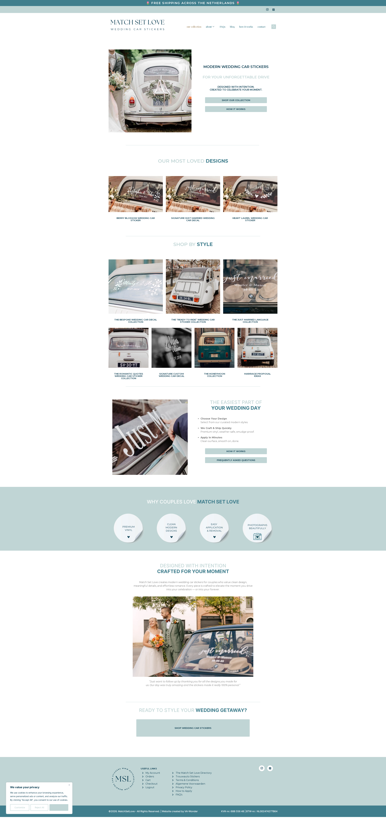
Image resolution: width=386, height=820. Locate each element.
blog (232, 26)
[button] (273, 26)
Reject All (39, 807)
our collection (194, 26)
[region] (39, 798)
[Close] (69, 785)
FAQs (222, 26)
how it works (246, 26)
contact (261, 26)
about (209, 26)
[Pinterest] (273, 9)
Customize (19, 807)
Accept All (59, 807)
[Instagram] (267, 9)
